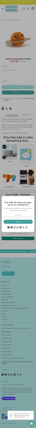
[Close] (32, 198)
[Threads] (26, 227)
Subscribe (18, 222)
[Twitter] (23, 227)
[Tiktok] (18, 227)
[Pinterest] (20, 227)
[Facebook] (9, 227)
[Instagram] (15, 227)
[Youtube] (12, 227)
